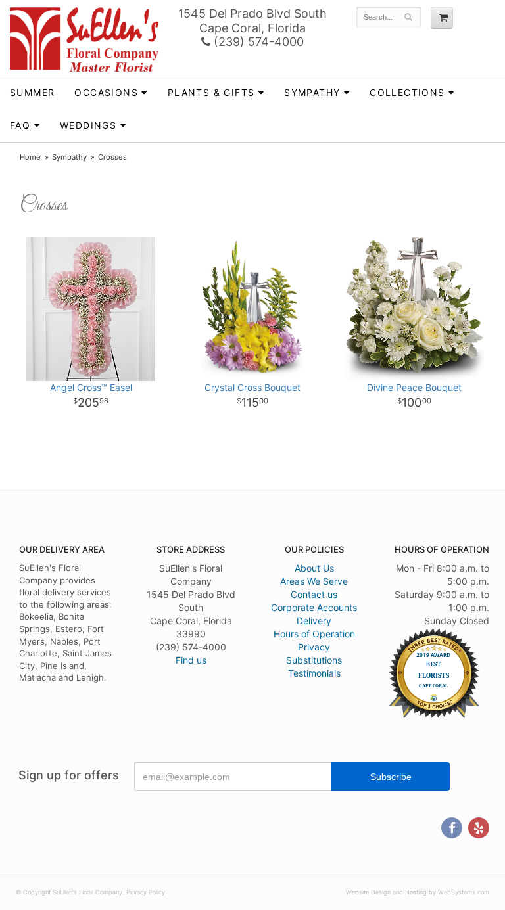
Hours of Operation (314, 633)
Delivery (314, 620)
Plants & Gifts (211, 92)
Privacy (314, 646)
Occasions (106, 92)
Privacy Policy (145, 892)
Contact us (314, 594)
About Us (314, 568)
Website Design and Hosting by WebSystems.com (417, 892)
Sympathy (312, 92)
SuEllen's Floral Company (84, 39)
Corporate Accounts (314, 607)
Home (30, 157)
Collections (407, 92)
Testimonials (314, 673)
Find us (191, 660)
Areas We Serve (314, 581)
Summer (32, 92)
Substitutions (314, 660)
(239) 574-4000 (257, 42)
